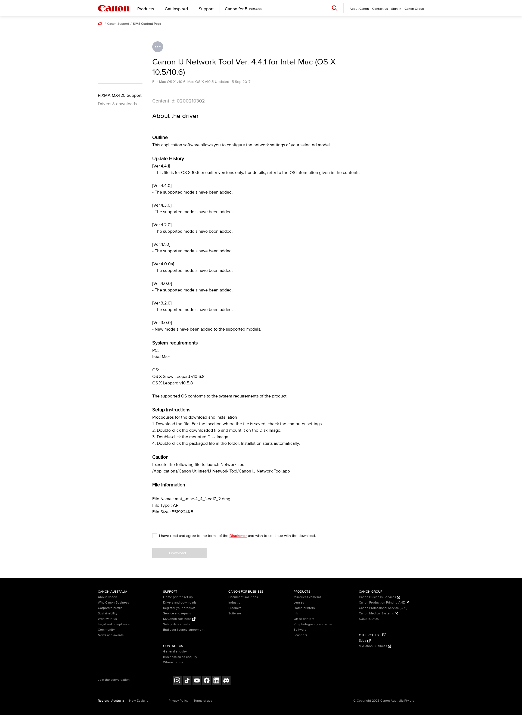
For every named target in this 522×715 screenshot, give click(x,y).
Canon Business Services (378, 597)
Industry (234, 603)
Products (145, 9)
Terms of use (203, 701)
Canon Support (118, 24)
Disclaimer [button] (238, 535)
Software (234, 613)
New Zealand (138, 701)
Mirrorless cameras (307, 597)
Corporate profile (110, 608)
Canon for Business (243, 9)
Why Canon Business (113, 603)
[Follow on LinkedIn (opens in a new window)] (216, 681)
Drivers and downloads (180, 603)
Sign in (396, 9)
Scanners (300, 635)
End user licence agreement (183, 630)
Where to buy (173, 662)
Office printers (304, 619)
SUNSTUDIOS (369, 619)
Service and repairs (177, 613)
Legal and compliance (114, 624)
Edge (363, 641)
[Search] (334, 8)
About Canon (107, 597)
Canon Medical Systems (377, 613)
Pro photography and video (313, 624)
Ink (296, 613)
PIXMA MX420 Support (120, 95)
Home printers (304, 608)
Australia (117, 701)
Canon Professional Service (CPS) (383, 608)
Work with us (107, 619)
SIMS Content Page (147, 24)
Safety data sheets (176, 624)
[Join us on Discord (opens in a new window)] (226, 681)
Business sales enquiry (180, 657)
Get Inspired (176, 9)
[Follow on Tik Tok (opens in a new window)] (187, 681)
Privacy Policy (178, 701)
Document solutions (243, 597)
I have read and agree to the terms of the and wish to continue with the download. (237, 535)
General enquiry (175, 651)
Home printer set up (178, 597)
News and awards (111, 635)
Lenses (299, 603)
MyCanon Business (177, 619)
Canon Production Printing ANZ (382, 603)
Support (206, 9)
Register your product (179, 608)
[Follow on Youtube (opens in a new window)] (196, 681)
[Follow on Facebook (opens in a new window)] (206, 681)
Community (106, 630)
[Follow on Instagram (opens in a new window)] (177, 681)
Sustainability (107, 613)
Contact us (380, 9)
